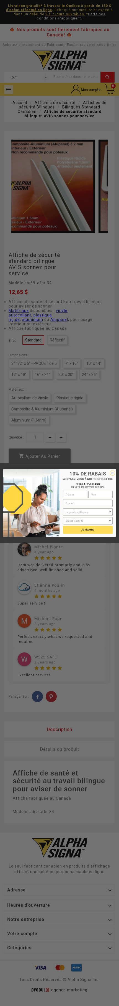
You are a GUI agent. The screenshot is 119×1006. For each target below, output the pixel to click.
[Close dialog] (112, 472)
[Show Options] (109, 512)
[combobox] (87, 512)
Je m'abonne (87, 529)
